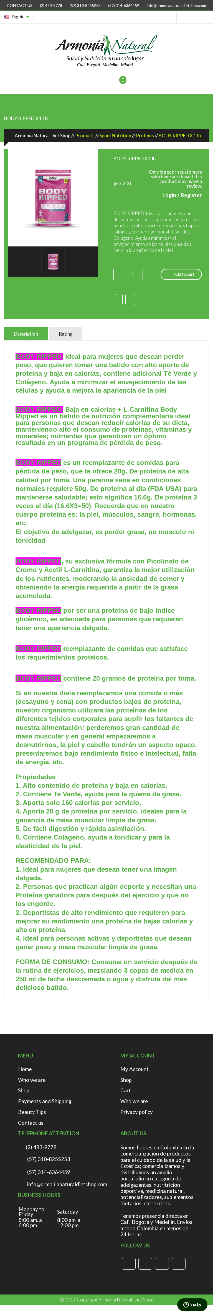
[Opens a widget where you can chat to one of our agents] (192, 1305)
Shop (23, 1090)
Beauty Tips (32, 1112)
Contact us (31, 1123)
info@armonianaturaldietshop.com (176, 5)
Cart (125, 1090)
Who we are (31, 1080)
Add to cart (184, 274)
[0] (115, 83)
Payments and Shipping (44, 1101)
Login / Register (182, 195)
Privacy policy (136, 1112)
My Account (134, 1069)
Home (25, 1069)
